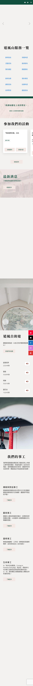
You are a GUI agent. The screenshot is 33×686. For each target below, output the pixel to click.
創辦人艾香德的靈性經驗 (16, 111)
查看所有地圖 (9, 351)
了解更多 (9, 500)
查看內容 (20, 149)
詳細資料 (9, 149)
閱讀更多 (9, 187)
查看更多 (16, 162)
